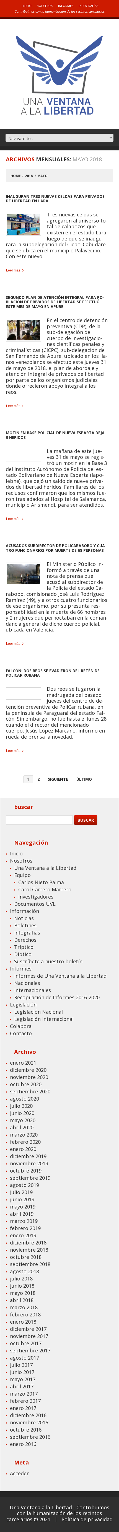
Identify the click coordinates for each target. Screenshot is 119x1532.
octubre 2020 (26, 1084)
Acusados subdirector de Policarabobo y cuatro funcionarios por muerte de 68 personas (56, 548)
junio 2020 (22, 1113)
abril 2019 (21, 1213)
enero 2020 (23, 1149)
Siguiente (58, 779)
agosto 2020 (24, 1098)
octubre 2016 (26, 1429)
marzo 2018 (24, 1307)
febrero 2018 (25, 1314)
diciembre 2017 (28, 1329)
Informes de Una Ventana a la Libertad (60, 975)
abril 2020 (21, 1127)
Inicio (27, 6)
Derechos (25, 939)
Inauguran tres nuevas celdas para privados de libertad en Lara (55, 199)
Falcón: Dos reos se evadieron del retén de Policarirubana (53, 673)
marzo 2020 (24, 1134)
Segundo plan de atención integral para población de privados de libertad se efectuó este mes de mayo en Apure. (55, 302)
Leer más (13, 270)
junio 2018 (22, 1285)
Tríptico (23, 947)
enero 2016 (23, 1444)
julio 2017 (21, 1365)
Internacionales (32, 990)
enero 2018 (23, 1321)
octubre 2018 (26, 1257)
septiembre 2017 (30, 1350)
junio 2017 (22, 1372)
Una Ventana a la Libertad (45, 868)
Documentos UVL (35, 903)
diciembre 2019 (28, 1156)
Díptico (23, 954)
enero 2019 (23, 1235)
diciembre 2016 (28, 1415)
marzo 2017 (24, 1393)
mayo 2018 (22, 1293)
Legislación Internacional (44, 1019)
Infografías (88, 6)
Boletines (45, 6)
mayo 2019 (22, 1206)
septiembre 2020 (30, 1091)
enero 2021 (23, 1062)
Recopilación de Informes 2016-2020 (57, 997)
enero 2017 (23, 1408)
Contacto (21, 1033)
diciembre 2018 (28, 1242)
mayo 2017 (22, 1379)
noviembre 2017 (29, 1336)
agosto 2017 (24, 1357)
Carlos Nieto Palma (41, 882)
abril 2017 (21, 1386)
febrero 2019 (25, 1228)
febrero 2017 (25, 1401)
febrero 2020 (25, 1141)
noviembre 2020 (29, 1077)
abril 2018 (21, 1300)
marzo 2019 (24, 1221)
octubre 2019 (26, 1170)
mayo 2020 (22, 1120)
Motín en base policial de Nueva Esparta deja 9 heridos (55, 435)
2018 (29, 176)
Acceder (19, 1473)
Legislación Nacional (38, 1011)
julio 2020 (21, 1106)
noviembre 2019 (29, 1163)
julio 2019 (21, 1192)
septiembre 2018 (30, 1264)
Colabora (21, 1026)
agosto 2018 (24, 1271)
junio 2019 (22, 1199)
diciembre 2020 (28, 1070)
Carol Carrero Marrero (44, 889)
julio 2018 (21, 1278)
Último (84, 779)
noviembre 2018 (29, 1249)
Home (16, 176)
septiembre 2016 (30, 1436)
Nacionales (27, 983)
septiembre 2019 (30, 1177)
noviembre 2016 (29, 1422)
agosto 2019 (24, 1185)
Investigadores (35, 896)
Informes (65, 6)
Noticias (24, 918)
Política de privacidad (87, 1519)
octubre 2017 (26, 1343)
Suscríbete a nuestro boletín (48, 961)
